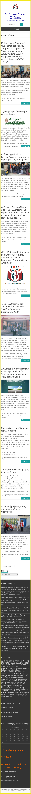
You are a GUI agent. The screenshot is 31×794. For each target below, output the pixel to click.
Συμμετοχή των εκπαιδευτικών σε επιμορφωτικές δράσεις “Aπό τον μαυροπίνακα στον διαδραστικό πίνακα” (15, 372)
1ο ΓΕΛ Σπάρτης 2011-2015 (8, 771)
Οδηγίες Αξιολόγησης (14, 679)
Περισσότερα (25, 103)
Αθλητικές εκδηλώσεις (9, 494)
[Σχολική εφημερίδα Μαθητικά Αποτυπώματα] (15, 117)
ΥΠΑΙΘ (9, 694)
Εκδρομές (4, 670)
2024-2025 (14, 665)
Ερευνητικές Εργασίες (15, 675)
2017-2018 (5, 661)
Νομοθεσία (4, 679)
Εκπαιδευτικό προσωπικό (12, 671)
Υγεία (19, 695)
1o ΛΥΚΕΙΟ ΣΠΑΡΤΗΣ (9, 98)
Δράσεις (6, 100)
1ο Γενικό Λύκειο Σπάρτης (15, 15)
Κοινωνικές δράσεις (22, 291)
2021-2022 (15, 663)
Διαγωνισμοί (7, 356)
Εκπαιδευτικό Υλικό (14, 670)
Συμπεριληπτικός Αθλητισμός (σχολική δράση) (15, 470)
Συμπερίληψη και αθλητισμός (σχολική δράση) (15, 429)
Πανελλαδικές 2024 (19, 684)
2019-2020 (24, 661)
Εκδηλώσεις (5, 358)
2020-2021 (5, 663)
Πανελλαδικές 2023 (7, 684)
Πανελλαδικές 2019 (9, 680)
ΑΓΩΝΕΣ (3, 666)
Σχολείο (21, 100)
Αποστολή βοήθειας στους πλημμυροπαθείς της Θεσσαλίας (13, 509)
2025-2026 (22, 665)
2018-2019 (14, 661)
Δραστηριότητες (12, 239)
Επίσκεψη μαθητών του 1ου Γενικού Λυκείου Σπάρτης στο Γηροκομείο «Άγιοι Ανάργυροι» (15, 157)
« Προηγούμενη (7, 566)
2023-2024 (5, 665)
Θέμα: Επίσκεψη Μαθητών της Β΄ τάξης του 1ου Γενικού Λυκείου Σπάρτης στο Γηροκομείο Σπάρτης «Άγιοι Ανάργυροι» (15, 257)
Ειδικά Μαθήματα (18, 668)
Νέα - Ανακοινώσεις (13, 100)
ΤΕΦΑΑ (3, 695)
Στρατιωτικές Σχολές (21, 693)
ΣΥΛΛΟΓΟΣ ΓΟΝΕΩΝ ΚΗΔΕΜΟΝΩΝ (10, 691)
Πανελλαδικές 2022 (20, 682)
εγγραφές (10, 696)
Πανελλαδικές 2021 (7, 682)
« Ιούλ (2, 746)
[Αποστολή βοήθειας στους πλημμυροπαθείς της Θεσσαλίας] (15, 515)
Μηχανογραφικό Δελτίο (17, 677)
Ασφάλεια (8, 666)
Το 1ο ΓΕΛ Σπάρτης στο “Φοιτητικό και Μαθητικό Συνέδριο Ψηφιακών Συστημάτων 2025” (12, 308)
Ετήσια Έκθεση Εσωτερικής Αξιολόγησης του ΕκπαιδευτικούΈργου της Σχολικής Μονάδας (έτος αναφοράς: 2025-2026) (14, 621)
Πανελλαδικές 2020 (21, 681)
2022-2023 (24, 663)
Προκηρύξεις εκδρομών (7, 707)
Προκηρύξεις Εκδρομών (20, 689)
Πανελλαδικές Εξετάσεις (14, 686)
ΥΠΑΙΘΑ (15, 695)
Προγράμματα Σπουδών (7, 689)
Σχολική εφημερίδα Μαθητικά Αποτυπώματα (14, 112)
